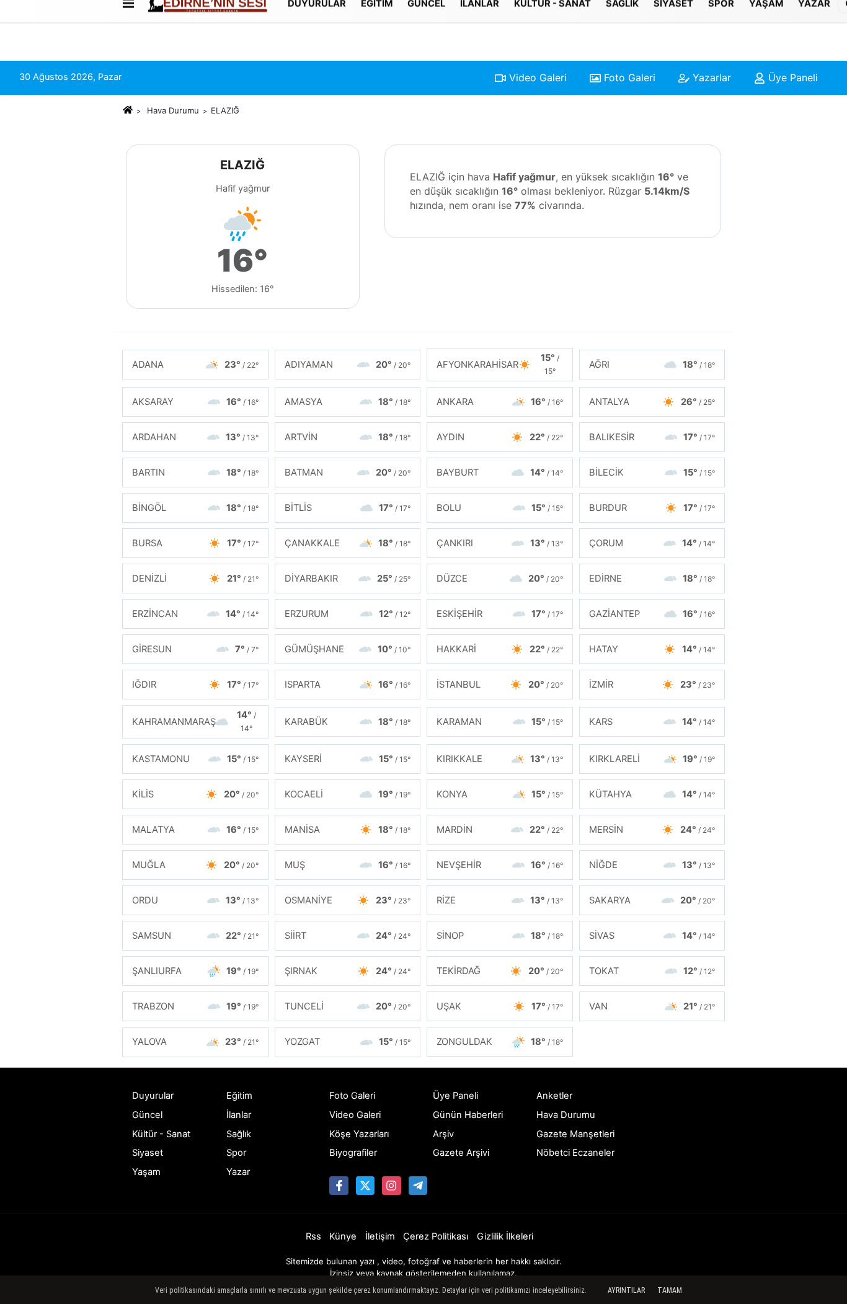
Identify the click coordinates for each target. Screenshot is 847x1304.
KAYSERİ (348, 759)
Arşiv (443, 1134)
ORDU (195, 900)
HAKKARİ (500, 649)
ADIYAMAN (348, 364)
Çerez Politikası (435, 1236)
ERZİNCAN (195, 613)
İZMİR (652, 684)
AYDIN (500, 437)
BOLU (500, 507)
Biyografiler (353, 1152)
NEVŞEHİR (500, 865)
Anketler (554, 1095)
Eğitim (239, 1095)
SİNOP (500, 935)
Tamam (669, 1290)
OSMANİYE (348, 900)
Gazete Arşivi (461, 1152)
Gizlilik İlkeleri (505, 1236)
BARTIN (195, 472)
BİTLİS (348, 507)
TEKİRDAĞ (500, 971)
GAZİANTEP (652, 613)
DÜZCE (500, 578)
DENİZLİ (195, 578)
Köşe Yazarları (359, 1134)
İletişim (380, 1236)
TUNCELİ (348, 1006)
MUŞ (348, 865)
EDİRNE (652, 578)
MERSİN (652, 829)
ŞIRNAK (348, 971)
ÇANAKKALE (348, 543)
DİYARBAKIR (348, 578)
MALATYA (195, 829)
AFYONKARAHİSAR (498, 364)
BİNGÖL (195, 507)
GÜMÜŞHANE (348, 649)
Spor (236, 1152)
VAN (652, 1006)
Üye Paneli (791, 77)
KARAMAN (500, 721)
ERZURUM (348, 613)
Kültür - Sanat (161, 1134)
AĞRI (652, 364)
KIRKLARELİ (652, 759)
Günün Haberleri (468, 1114)
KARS (652, 721)
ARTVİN (348, 437)
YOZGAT (348, 1041)
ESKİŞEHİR (500, 613)
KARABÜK (348, 721)
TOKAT (652, 971)
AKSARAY (195, 401)
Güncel (147, 1114)
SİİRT (348, 935)
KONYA (500, 794)
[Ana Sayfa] (128, 110)
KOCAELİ (348, 794)
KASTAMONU (195, 759)
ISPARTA (348, 684)
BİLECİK (652, 472)
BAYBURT (500, 472)
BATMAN (348, 472)
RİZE (500, 900)
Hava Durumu (173, 110)
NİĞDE (652, 865)
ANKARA (500, 401)
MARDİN (500, 829)
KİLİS (195, 794)
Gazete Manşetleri (575, 1134)
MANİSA (348, 829)
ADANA (195, 364)
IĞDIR (195, 684)
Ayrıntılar (626, 1290)
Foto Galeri (628, 77)
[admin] (418, 1185)
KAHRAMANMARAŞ (194, 721)
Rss (313, 1236)
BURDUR (652, 507)
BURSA (195, 543)
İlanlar (238, 1114)
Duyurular (153, 1095)
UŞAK (500, 1006)
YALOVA (195, 1041)
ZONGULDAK (500, 1041)
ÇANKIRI (500, 543)
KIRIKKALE (500, 759)
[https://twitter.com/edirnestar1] (365, 1185)
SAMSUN (195, 935)
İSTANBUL (500, 684)
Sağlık (238, 1134)
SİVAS (652, 935)
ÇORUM (652, 543)
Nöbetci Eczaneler (575, 1152)
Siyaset (147, 1152)
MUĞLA (195, 865)
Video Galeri (536, 77)
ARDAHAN (195, 437)
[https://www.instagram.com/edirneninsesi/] (391, 1185)
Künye (343, 1236)
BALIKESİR (652, 437)
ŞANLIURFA (195, 971)
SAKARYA (652, 900)
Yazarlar (710, 77)
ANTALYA (652, 401)
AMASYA (348, 401)
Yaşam (146, 1172)
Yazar (238, 1172)
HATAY (652, 649)
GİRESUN (195, 649)
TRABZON (195, 1006)
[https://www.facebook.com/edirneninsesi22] (338, 1185)
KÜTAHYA (652, 794)
